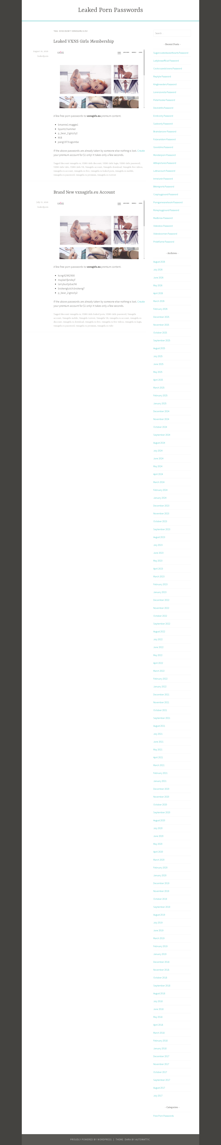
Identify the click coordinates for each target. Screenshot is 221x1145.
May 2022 (157, 655)
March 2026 (158, 301)
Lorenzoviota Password (164, 92)
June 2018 (158, 1009)
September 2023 (161, 529)
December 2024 (161, 411)
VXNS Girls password (130, 163)
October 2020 (160, 804)
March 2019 (158, 938)
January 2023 (159, 592)
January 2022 (159, 686)
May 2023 (157, 560)
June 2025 (158, 364)
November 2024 (161, 419)
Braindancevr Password (164, 131)
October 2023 (160, 521)
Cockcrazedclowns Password (167, 68)
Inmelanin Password (163, 178)
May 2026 (157, 285)
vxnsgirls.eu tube (105, 326)
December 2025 (161, 316)
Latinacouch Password (164, 170)
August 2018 (159, 993)
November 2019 (161, 891)
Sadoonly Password (163, 123)
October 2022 (160, 615)
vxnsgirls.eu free (82, 171)
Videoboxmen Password (165, 233)
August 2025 (159, 348)
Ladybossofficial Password (166, 60)
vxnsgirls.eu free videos (113, 322)
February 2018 (160, 1040)
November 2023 (161, 513)
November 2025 (161, 324)
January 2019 (159, 954)
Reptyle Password (162, 76)
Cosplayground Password (165, 194)
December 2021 (161, 694)
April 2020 (158, 851)
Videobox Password (163, 225)
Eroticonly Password (163, 115)
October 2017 (160, 1072)
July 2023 (158, 544)
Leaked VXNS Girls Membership (84, 41)
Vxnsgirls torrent (87, 318)
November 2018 (161, 969)
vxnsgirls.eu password (64, 175)
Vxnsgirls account (93, 167)
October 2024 (160, 426)
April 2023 (158, 568)
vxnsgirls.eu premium (86, 175)
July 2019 (158, 922)
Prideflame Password (163, 241)
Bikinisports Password (163, 186)
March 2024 (158, 482)
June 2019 (158, 930)
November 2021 (161, 702)
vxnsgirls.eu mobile (124, 171)
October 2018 (160, 977)
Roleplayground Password (166, 210)
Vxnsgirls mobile (70, 318)
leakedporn (42, 56)
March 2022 (158, 670)
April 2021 (158, 757)
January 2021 (159, 780)
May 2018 (157, 1016)
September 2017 (161, 1079)
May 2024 (157, 466)
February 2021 (160, 772)
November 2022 (161, 607)
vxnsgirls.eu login (133, 322)
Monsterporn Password (164, 154)
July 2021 (158, 733)
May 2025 (157, 371)
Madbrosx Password (163, 217)
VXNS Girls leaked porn (93, 314)
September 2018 (161, 985)
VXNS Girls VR (77, 167)
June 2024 (158, 458)
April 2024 (158, 474)
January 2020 (159, 875)
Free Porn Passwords (163, 1115)
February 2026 (160, 308)
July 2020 (158, 828)
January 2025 (159, 403)
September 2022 (161, 623)
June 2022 (158, 647)
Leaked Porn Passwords (110, 10)
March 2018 (158, 1032)
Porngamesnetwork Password (168, 202)
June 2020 (158, 835)
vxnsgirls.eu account (63, 171)
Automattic (142, 1139)
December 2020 (161, 788)
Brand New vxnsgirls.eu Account (84, 192)
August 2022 (159, 631)
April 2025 (158, 379)
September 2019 (161, 906)
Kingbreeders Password (164, 84)
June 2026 (158, 277)
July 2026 (158, 269)
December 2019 (161, 883)
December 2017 (161, 1056)
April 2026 (158, 293)
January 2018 (159, 1048)
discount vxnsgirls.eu (71, 163)
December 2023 (161, 505)
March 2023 (158, 576)
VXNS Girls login (110, 163)
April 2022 (158, 662)
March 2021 (158, 765)
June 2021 (158, 741)
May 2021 (157, 749)
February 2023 (160, 584)
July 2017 (158, 1095)
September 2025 (161, 340)
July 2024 (158, 450)
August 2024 (159, 442)
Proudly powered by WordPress (91, 1139)
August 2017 (159, 1087)
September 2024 (161, 434)
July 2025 (158, 356)
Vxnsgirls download (112, 167)
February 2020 (160, 867)
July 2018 (158, 1001)
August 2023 (159, 537)
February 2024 (160, 489)
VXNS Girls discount (91, 163)
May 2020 (157, 843)
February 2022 (160, 678)
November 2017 (161, 1064)
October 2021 (160, 710)
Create (141, 150)
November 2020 (161, 796)
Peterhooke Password (164, 99)
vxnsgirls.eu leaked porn (102, 171)
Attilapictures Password (164, 162)
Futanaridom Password (164, 139)
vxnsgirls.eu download (73, 322)
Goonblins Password (163, 147)
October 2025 (160, 332)
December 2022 (161, 599)
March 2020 (158, 859)
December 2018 (161, 961)
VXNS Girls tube (61, 167)
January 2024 (159, 497)
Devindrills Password (163, 107)
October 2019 (160, 898)
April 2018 (158, 1024)
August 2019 (159, 914)
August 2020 (159, 820)
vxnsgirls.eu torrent (106, 175)
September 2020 (161, 812)
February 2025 (160, 395)
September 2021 (161, 717)
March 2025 (158, 387)
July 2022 (158, 639)
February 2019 (160, 946)
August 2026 (159, 261)
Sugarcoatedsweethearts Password (170, 52)
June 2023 (158, 552)
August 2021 (159, 725)
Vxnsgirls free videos (132, 167)
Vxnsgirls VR (102, 318)
